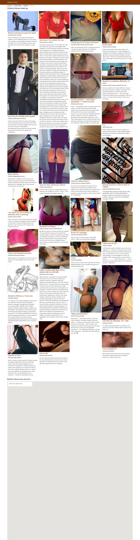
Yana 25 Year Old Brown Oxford (52, 185)
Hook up (9, 5)
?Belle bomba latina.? (79, 314)
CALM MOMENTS (110, 349)
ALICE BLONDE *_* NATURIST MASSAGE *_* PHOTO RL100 (83, 101)
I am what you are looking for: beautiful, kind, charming (20, 214)
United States (18, 5)
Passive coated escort (80, 181)
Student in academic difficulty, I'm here (116, 82)
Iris (104, 125)
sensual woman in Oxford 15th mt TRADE (116, 186)
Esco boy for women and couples (21, 116)
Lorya (73, 258)
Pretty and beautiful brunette (19, 253)
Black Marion (13, 174)
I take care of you (110, 243)
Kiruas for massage (79, 233)
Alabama (25, 5)
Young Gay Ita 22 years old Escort (85, 42)
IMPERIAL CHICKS (12, 2)
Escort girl (44, 353)
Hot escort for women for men (52, 40)
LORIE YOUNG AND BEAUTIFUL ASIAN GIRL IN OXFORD (52, 271)
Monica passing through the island (22, 33)
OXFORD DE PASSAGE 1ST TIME (116, 321)
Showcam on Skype (47, 226)
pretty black (107, 45)
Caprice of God (14, 355)
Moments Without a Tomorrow (20, 296)
